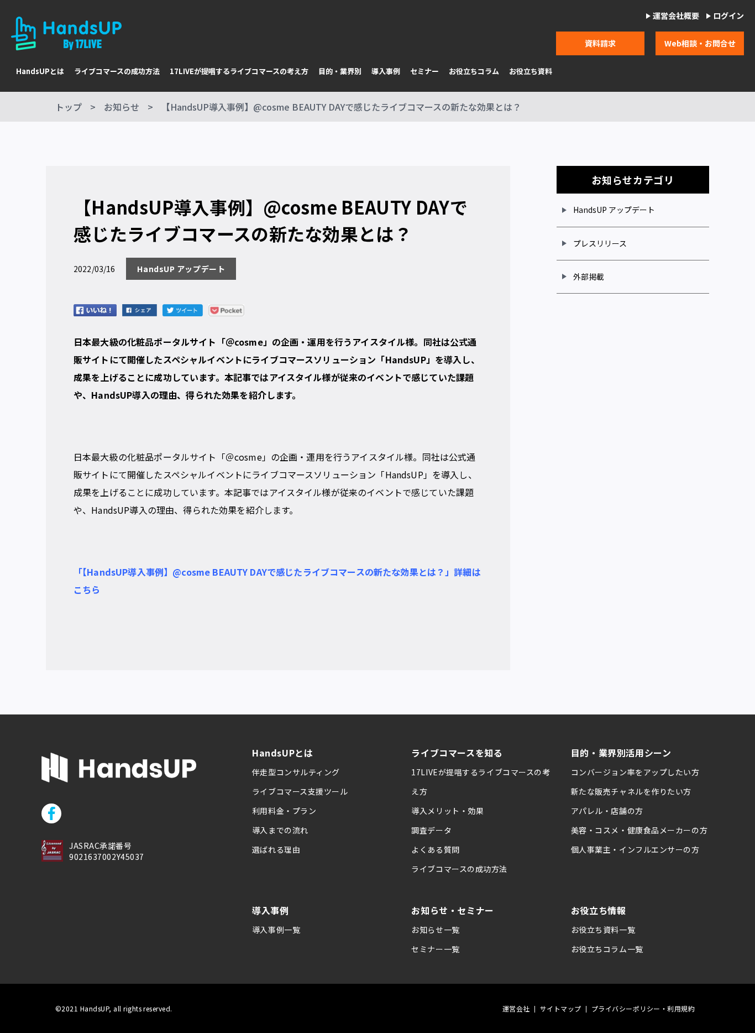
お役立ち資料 (530, 71)
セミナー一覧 (435, 948)
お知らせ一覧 (435, 929)
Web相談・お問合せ (700, 43)
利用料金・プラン (284, 810)
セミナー (424, 71)
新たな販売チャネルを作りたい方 (631, 791)
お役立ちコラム (474, 71)
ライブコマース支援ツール (300, 791)
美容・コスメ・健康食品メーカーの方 (639, 830)
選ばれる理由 (276, 849)
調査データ (431, 830)
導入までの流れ (280, 830)
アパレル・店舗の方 (607, 810)
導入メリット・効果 (447, 810)
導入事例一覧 (276, 929)
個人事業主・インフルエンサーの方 (635, 849)
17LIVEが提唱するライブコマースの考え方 (239, 71)
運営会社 (516, 1008)
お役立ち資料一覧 (603, 929)
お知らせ (121, 106)
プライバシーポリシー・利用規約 (643, 1008)
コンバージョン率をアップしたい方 (635, 772)
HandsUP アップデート (614, 209)
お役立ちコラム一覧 (607, 948)
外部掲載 (588, 276)
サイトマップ (560, 1008)
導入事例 (385, 71)
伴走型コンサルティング (296, 772)
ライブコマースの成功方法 (117, 71)
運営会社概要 (676, 15)
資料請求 (600, 43)
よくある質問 (435, 849)
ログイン (728, 15)
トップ (68, 106)
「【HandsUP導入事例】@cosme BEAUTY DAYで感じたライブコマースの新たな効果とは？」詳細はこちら (277, 580)
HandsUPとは (40, 71)
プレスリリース (600, 243)
